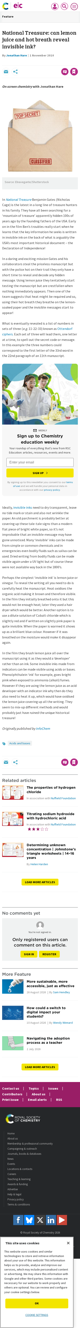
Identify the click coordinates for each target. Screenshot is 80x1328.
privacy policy (52, 489)
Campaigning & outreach (22, 1148)
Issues (53, 1088)
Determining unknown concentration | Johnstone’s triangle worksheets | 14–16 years (51, 851)
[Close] (68, 1243)
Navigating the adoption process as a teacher (48, 1040)
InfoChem (43, 728)
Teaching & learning (19, 1179)
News (10, 1159)
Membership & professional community (30, 1143)
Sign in (29, 954)
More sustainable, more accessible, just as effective (50, 983)
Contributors (12, 1094)
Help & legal (14, 1194)
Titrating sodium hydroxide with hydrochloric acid (50, 816)
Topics (34, 1088)
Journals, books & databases (24, 1154)
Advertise (12, 1189)
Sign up (38, 473)
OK (37, 1303)
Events (11, 1164)
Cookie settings (36, 1315)
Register (49, 954)
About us (38, 1094)
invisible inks (22, 507)
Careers (11, 1174)
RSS (59, 1099)
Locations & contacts (19, 1169)
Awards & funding (17, 1184)
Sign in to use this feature (57, 62)
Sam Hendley (61, 992)
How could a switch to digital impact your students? (46, 1012)
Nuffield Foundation (63, 798)
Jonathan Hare (16, 55)
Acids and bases (19, 743)
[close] (77, 62)
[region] (37, 1282)
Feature (7, 16)
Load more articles (40, 882)
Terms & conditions (18, 1204)
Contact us (10, 1088)
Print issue (10, 1099)
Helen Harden (39, 864)
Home (11, 1133)
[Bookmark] (74, 71)
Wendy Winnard (63, 1023)
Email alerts (37, 1099)
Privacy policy (15, 1199)
